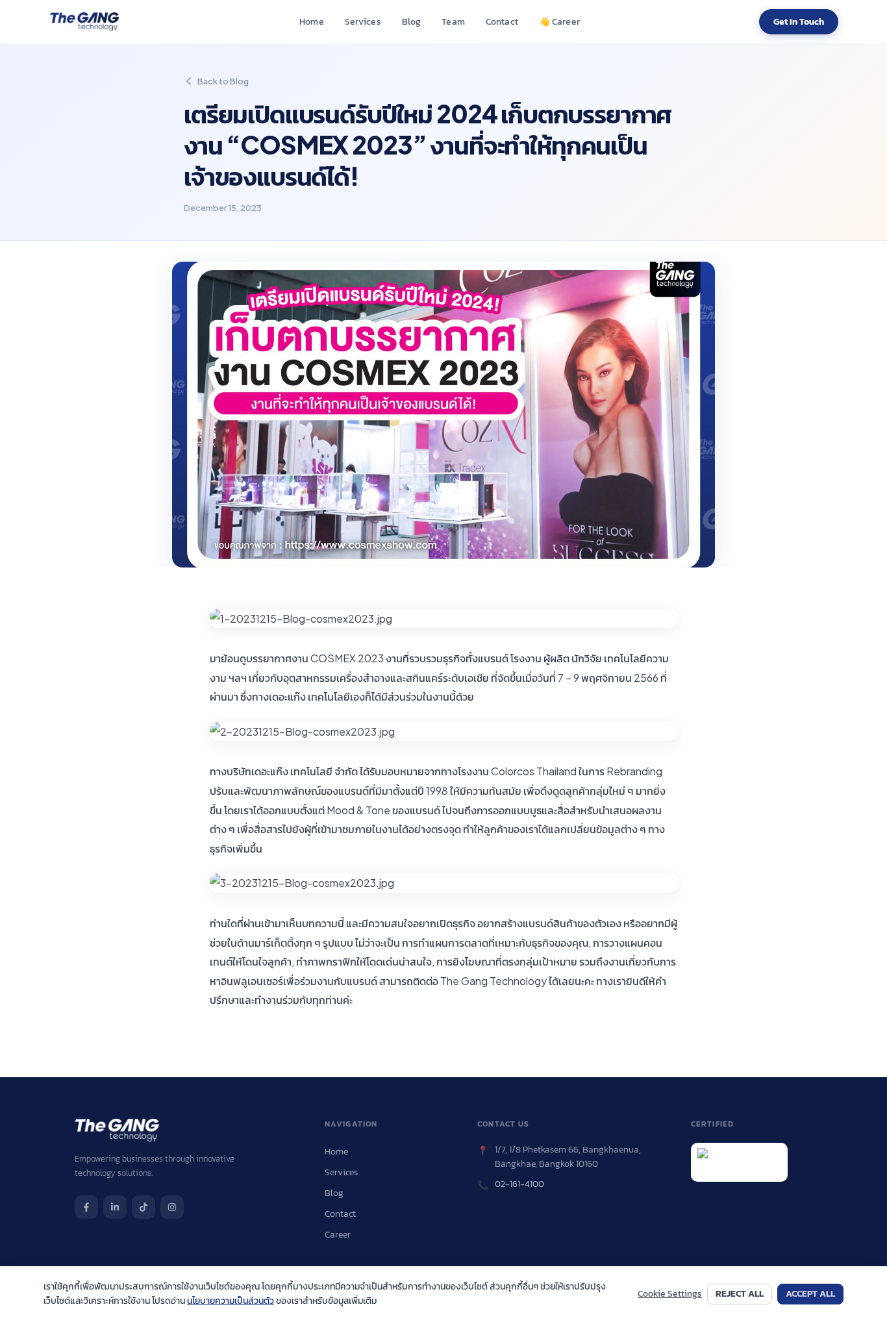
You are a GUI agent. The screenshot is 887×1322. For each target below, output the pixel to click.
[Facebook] (86, 1207)
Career (559, 22)
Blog (411, 21)
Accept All (810, 1294)
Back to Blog (223, 81)
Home (311, 21)
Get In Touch (798, 21)
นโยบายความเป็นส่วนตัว (230, 1301)
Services (363, 21)
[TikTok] (143, 1207)
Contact (502, 21)
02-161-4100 (519, 1183)
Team (453, 21)
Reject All (740, 1294)
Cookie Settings (670, 1294)
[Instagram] (172, 1207)
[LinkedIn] (115, 1207)
